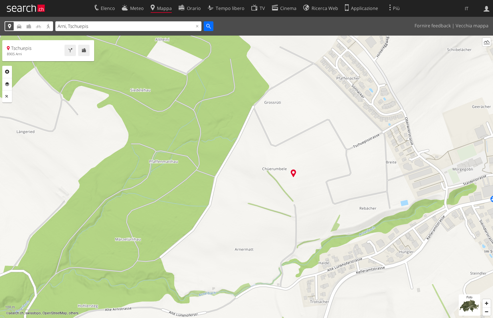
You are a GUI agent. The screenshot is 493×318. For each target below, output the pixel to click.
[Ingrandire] (486, 303)
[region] (246, 177)
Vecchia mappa (472, 25)
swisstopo (33, 312)
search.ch (16, 312)
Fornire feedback (433, 25)
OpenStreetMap (55, 312)
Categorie (7, 72)
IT (466, 8)
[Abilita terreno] (486, 42)
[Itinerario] (70, 50)
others (73, 312)
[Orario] (84, 50)
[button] (293, 173)
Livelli (7, 84)
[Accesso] (486, 8)
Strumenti (7, 96)
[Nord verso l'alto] (486, 52)
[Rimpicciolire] (486, 311)
